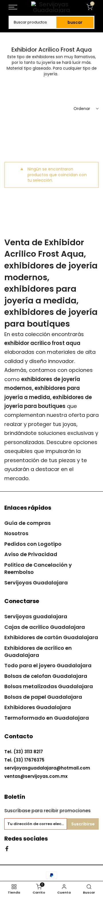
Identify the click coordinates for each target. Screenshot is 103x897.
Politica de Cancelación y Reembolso (38, 568)
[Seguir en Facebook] (6, 848)
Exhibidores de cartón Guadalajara (51, 637)
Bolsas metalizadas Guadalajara (48, 686)
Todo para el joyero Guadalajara (48, 665)
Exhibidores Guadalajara (37, 707)
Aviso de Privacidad (30, 554)
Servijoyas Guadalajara (36, 582)
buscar (75, 22)
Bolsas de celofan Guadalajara (45, 676)
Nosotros (16, 533)
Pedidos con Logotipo (33, 543)
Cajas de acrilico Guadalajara (44, 627)
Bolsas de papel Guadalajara (43, 696)
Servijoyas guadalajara (35, 616)
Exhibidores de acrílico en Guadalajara (38, 651)
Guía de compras (27, 523)
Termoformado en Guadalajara (46, 717)
